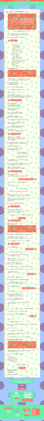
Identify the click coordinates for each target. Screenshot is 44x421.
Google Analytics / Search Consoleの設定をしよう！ (20, 60)
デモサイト (24, 2)
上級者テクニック (14, 64)
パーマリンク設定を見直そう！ (17, 54)
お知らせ (27, 2)
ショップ (31, 2)
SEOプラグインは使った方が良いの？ (17, 58)
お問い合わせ (37, 2)
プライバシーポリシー (35, 414)
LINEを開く (16, 398)
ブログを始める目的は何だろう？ (17, 46)
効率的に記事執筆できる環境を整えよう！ (17, 61)
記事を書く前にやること (15, 53)
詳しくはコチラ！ (28, 0)
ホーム (18, 2)
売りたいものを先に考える (16, 47)
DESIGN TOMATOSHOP (27, 414)
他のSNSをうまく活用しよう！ (17, 65)
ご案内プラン (21, 2)
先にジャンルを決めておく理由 (17, 50)
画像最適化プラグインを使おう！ (17, 57)
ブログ (29, 2)
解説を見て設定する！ (22, 367)
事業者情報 (34, 2)
